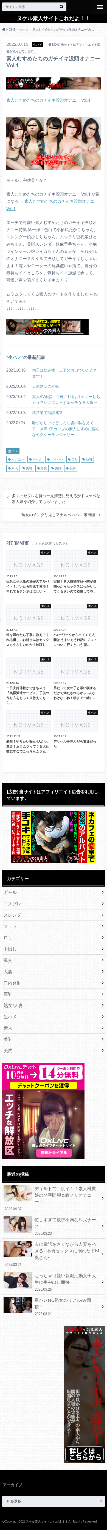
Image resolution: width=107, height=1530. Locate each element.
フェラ (10, 926)
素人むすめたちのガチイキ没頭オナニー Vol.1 (48, 100)
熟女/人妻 (13, 1005)
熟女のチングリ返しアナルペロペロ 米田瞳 (58, 515)
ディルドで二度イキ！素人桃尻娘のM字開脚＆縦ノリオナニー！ (50, 1198)
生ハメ (14, 357)
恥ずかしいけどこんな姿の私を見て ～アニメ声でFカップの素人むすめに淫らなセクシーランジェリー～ (66, 428)
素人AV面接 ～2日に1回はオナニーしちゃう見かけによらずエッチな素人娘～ (66, 399)
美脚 (58, 468)
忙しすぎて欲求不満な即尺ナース (65, 1226)
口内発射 (12, 982)
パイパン (56, 459)
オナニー (17, 459)
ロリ (74, 459)
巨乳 (89, 459)
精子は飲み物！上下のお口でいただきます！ (64, 373)
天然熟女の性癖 (45, 386)
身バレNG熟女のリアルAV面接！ (63, 1306)
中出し (10, 948)
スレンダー (15, 914)
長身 (72, 468)
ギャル (37, 459)
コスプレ (12, 903)
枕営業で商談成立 (47, 412)
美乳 (29, 468)
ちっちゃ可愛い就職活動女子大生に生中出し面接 (65, 1282)
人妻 (8, 971)
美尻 (43, 468)
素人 (14, 468)
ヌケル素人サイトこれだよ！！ (53, 18)
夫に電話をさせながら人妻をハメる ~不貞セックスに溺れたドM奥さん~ (51, 1254)
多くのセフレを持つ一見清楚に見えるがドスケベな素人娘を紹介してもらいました (56, 498)
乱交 (8, 960)
